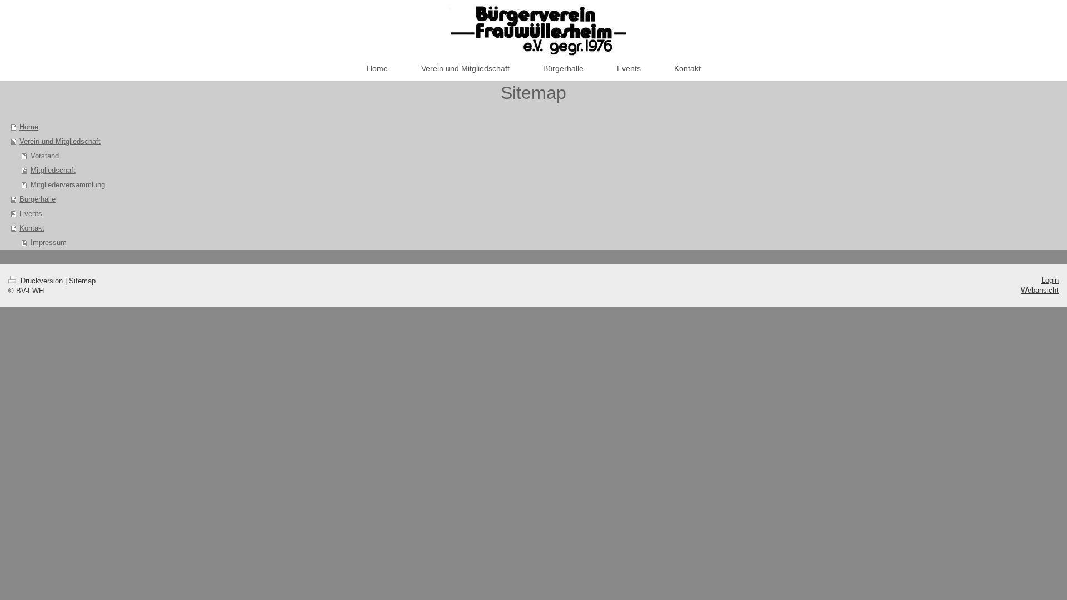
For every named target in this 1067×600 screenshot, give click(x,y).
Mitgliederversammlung (68, 185)
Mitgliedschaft (53, 170)
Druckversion (41, 281)
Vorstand (45, 156)
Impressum (49, 242)
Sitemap (82, 281)
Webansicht (1040, 290)
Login (1050, 280)
